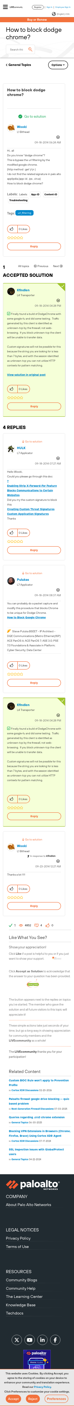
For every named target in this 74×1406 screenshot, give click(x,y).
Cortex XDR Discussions (24, 1090)
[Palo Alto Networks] (37, 1185)
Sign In (49, 7)
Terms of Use (17, 1246)
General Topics (19, 65)
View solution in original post (26, 374)
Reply (34, 246)
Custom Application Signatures (28, 513)
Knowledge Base (21, 1305)
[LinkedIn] (42, 1340)
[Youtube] (29, 1340)
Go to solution (35, 116)
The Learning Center (24, 1296)
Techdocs (14, 1313)
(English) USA (63, 14)
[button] (13, 1399)
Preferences (56, 1399)
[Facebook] (55, 1340)
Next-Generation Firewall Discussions (32, 1109)
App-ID (35, 194)
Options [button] (57, 65)
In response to (42, 856)
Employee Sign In (63, 7)
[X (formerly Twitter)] (17, 1340)
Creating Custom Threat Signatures (30, 509)
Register (37, 7)
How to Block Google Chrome (26, 617)
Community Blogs (21, 1280)
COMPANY (16, 1196)
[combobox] (20, 49)
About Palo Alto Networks (28, 1204)
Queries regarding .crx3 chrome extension (37, 1117)
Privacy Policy (42, 1386)
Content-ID (50, 194)
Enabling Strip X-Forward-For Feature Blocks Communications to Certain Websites (32, 490)
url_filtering (24, 212)
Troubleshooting (18, 200)
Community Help (21, 1288)
